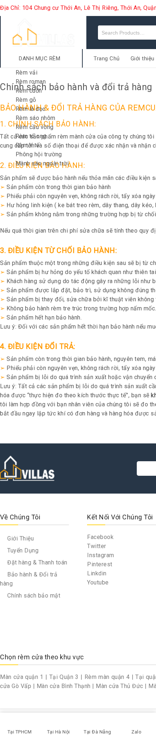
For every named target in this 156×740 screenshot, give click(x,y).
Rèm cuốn (29, 90)
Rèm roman (31, 81)
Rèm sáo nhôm (36, 117)
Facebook (100, 537)
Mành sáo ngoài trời (42, 163)
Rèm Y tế (28, 145)
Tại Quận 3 (64, 676)
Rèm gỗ (26, 99)
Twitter (96, 546)
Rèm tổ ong (31, 136)
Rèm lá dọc (31, 108)
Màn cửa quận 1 (22, 676)
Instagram (100, 555)
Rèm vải (27, 72)
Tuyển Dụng (22, 550)
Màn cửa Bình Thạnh (64, 686)
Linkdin (97, 573)
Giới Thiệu (20, 538)
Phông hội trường (39, 154)
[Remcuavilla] (43, 32)
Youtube (98, 582)
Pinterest (99, 564)
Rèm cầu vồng (35, 127)
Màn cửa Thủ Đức (119, 686)
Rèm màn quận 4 (107, 676)
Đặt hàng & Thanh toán (36, 562)
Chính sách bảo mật (33, 595)
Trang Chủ (107, 58)
